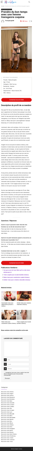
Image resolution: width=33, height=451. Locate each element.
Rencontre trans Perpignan (8, 428)
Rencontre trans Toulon (7, 437)
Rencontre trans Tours (7, 441)
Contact (20, 448)
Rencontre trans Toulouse (8, 439)
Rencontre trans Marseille (7, 414)
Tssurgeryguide (9, 20)
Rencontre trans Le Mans (7, 406)
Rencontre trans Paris (6, 426)
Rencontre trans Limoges (7, 410)
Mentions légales (14, 448)
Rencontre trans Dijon (6, 401)
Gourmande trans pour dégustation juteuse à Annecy (7, 304)
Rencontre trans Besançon (8, 397)
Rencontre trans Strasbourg (8, 436)
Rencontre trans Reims (7, 430)
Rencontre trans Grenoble (7, 403)
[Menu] (2, 2)
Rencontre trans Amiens (7, 391)
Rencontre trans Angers (7, 393)
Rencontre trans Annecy (7, 9)
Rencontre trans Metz (6, 415)
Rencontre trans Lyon (6, 412)
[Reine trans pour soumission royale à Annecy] (8, 311)
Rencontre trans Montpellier (8, 417)
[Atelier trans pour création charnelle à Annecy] (24, 292)
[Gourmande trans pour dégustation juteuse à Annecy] (8, 292)
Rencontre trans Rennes (7, 432)
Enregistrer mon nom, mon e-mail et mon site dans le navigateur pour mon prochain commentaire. (16, 374)
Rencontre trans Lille (6, 408)
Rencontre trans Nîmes (7, 423)
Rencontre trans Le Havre (7, 404)
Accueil (2, 6)
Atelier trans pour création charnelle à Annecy (16, 280)
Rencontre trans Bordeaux (8, 399)
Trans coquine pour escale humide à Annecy (16, 275)
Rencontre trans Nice (6, 421)
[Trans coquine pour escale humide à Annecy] (24, 311)
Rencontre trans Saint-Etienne (9, 434)
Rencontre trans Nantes (7, 419)
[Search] (29, 2)
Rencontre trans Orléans (7, 425)
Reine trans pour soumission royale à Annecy (16, 277)
